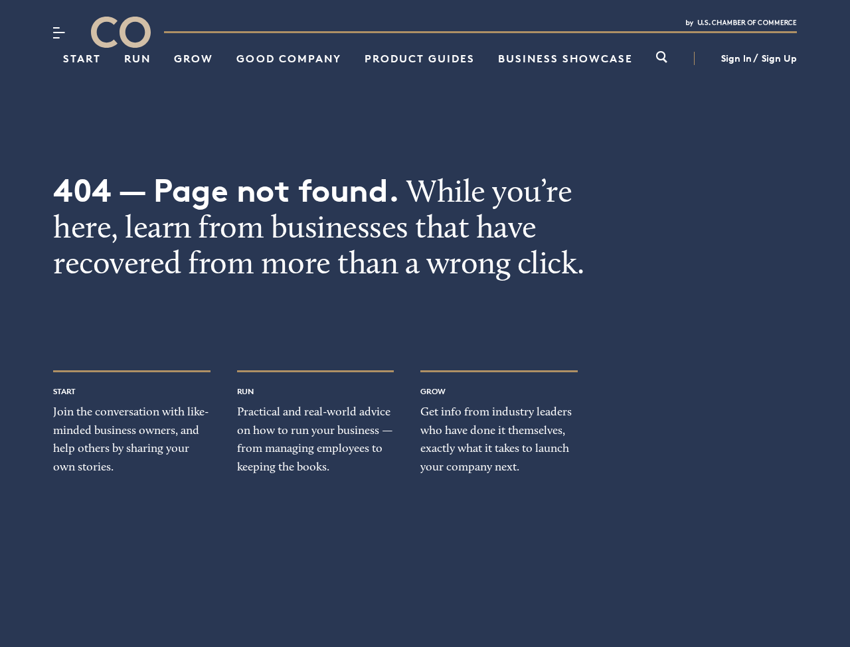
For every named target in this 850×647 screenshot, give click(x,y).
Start (82, 58)
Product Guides (420, 58)
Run (137, 58)
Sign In (736, 58)
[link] (661, 58)
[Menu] (58, 32)
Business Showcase (565, 58)
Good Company (288, 58)
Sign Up (779, 58)
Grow (193, 58)
